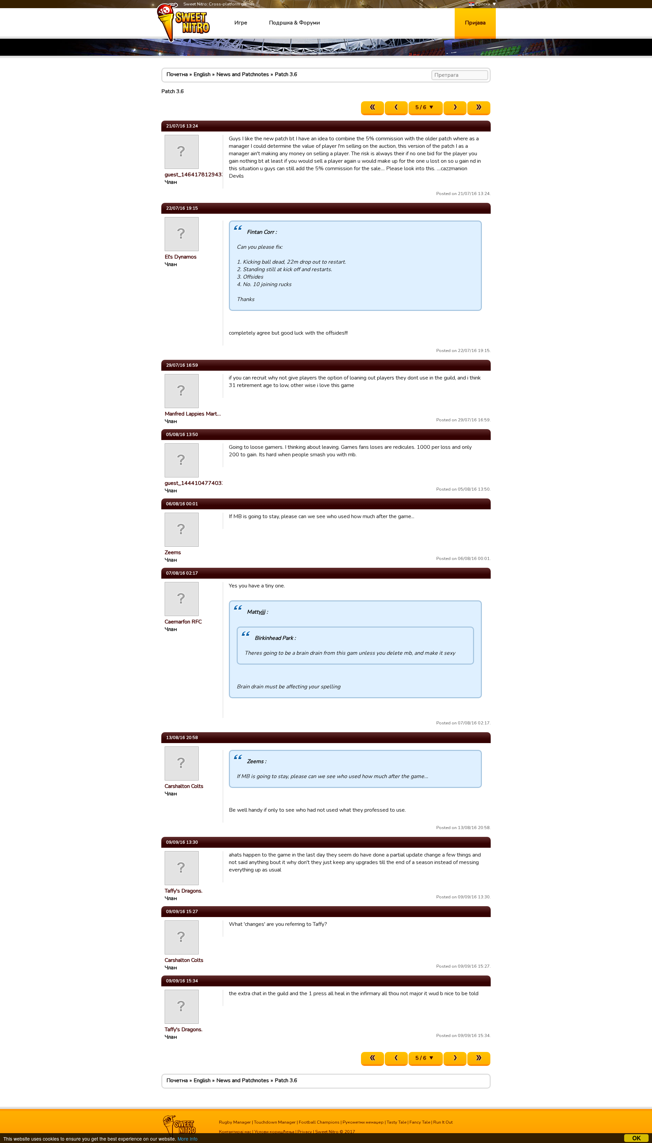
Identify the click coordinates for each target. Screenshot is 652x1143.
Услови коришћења (274, 1132)
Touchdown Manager (275, 1122)
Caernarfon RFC (183, 622)
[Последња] (478, 108)
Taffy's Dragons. (183, 891)
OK (636, 1138)
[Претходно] (396, 108)
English (202, 74)
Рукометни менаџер (363, 1122)
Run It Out (443, 1122)
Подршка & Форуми (294, 23)
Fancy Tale (420, 1122)
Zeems (173, 552)
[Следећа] (455, 108)
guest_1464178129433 (195, 174)
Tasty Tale (396, 1122)
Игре (240, 23)
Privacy (304, 1132)
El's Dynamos (181, 257)
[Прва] (372, 108)
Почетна (177, 74)
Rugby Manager (235, 1122)
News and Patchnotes (242, 74)
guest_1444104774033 (195, 483)
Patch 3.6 (286, 74)
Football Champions (319, 1122)
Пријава (475, 23)
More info (188, 1138)
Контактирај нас (235, 1132)
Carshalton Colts (184, 786)
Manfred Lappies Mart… (193, 414)
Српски (482, 4)
